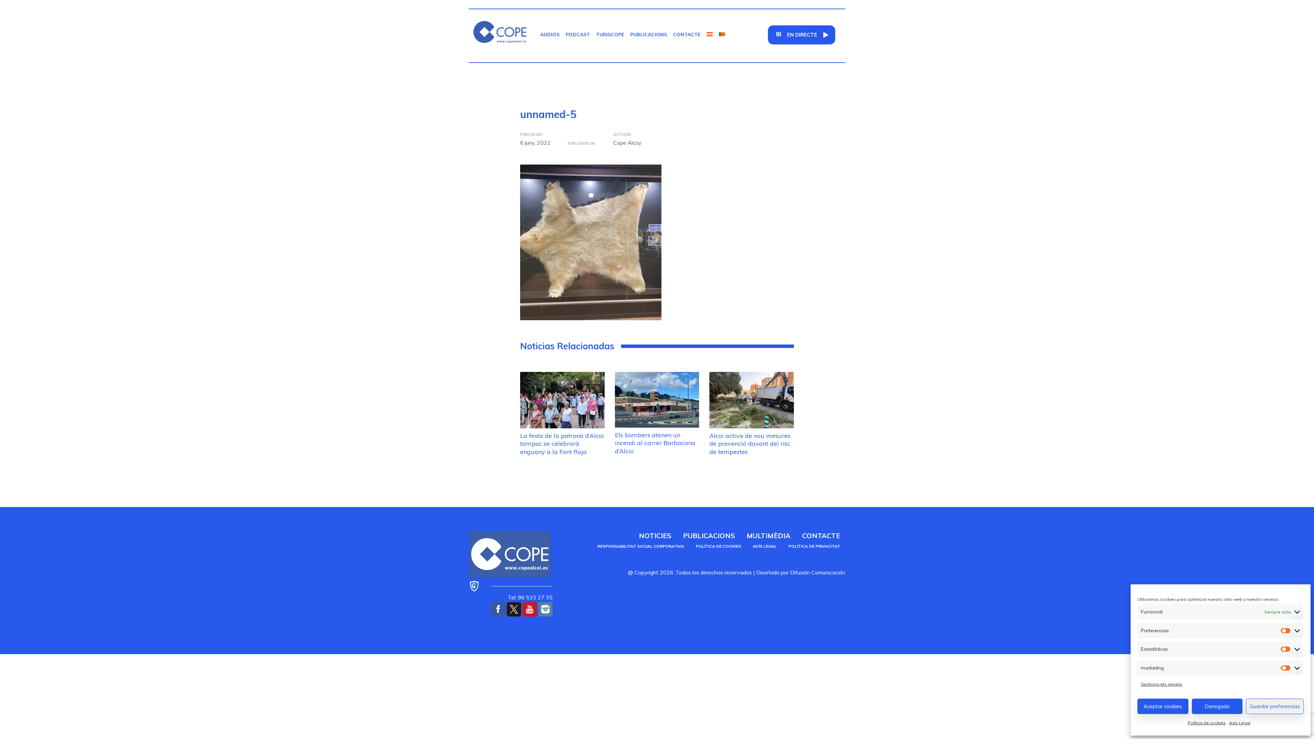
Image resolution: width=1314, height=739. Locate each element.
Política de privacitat (814, 546)
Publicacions (648, 34)
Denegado (1217, 706)
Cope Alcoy (627, 142)
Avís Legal (1239, 722)
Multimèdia (768, 535)
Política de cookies (1207, 722)
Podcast (578, 34)
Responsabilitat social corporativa (640, 546)
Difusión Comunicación (817, 572)
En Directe (802, 34)
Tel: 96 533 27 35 (530, 597)
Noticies (655, 535)
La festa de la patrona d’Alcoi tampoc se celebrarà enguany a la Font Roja (562, 444)
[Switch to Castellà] (710, 34)
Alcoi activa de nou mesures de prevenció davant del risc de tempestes (749, 444)
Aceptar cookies (1163, 706)
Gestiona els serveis (1161, 684)
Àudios (549, 34)
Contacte (686, 34)
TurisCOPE (610, 34)
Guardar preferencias (1275, 706)
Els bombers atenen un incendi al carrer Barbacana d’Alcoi (655, 443)
